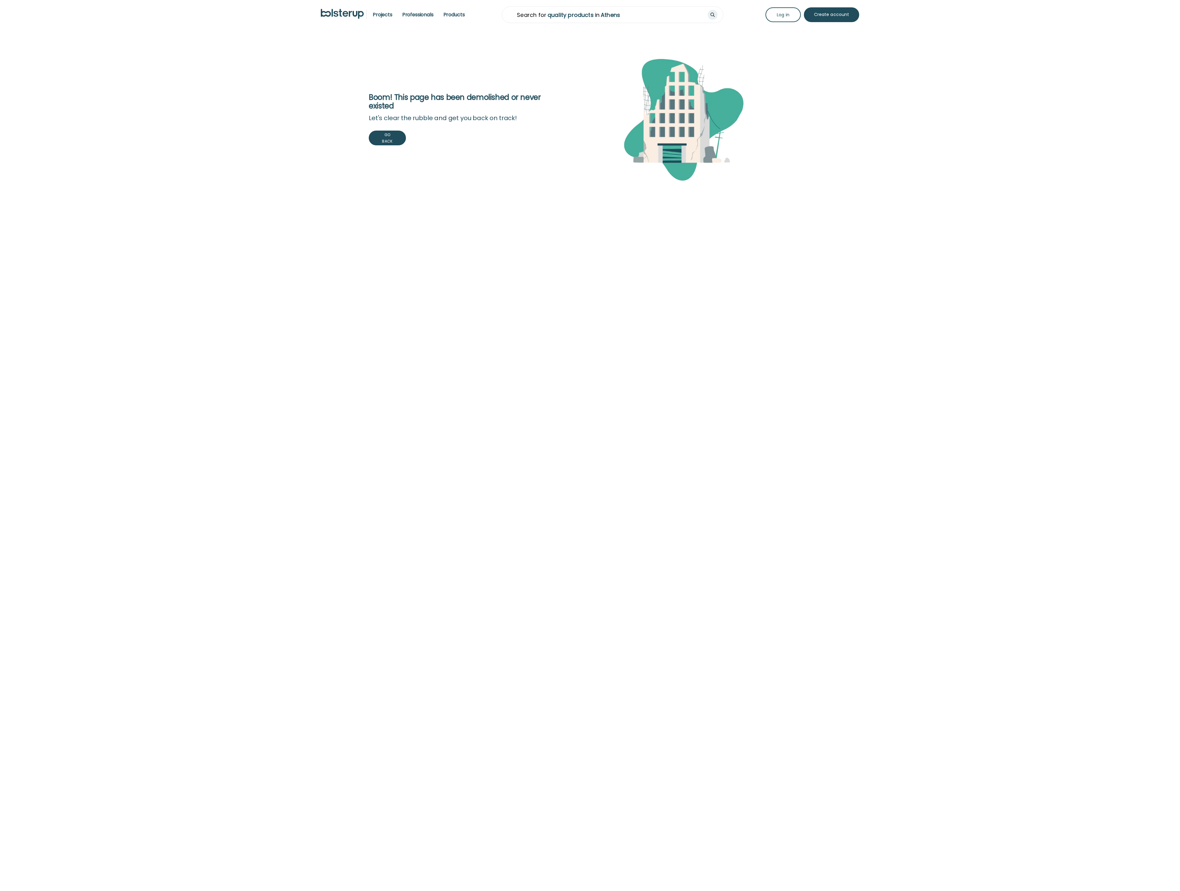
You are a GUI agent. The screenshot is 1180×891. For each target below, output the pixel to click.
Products (454, 14)
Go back (387, 138)
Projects (382, 14)
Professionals (418, 14)
